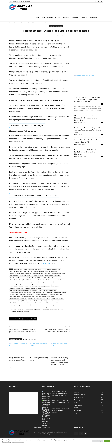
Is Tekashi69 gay (55, 286)
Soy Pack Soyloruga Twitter (54, 300)
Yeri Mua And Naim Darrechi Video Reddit (19, 311)
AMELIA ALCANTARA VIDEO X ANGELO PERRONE (21, 271)
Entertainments (59, 26)
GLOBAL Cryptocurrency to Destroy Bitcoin (36, 284)
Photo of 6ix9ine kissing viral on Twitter (45, 296)
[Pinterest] (19, 318)
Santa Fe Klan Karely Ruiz (57, 298)
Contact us (21, 1)
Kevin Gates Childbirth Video (16, 288)
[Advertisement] (88, 60)
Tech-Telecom (63, 17)
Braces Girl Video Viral (25, 275)
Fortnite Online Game (59, 282)
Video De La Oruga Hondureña (53, 305)
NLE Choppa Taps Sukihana (41, 294)
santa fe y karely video (15, 300)
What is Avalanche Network (61, 307)
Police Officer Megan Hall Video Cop (18, 298)
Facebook (46, 263)
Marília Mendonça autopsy (60, 292)
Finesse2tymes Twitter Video (45, 282)
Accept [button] (107, 441)
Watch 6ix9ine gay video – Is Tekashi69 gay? (27, 125)
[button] (101, 18)
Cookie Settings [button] (97, 441)
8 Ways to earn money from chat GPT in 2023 (34, 269)
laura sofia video (37, 292)
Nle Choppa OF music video (26, 294)
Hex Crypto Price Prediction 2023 (55, 284)
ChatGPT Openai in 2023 (40, 277)
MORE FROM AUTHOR (29, 339)
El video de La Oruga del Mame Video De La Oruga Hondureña (34, 195)
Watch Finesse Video (18, 232)
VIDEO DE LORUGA (14, 307)
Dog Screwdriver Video (58, 279)
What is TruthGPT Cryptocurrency (33, 309)
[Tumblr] (101, 1)
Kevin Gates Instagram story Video (33, 288)
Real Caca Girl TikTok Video (43, 298)
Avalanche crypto (14, 275)
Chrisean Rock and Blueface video (55, 277)
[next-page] (13, 368)
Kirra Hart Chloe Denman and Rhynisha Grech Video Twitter (24, 290)
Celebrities (16, 23)
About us (15, 1)
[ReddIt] (27, 318)
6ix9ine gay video (18, 269)
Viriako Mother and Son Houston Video (30, 307)
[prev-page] (10, 368)
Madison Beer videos (47, 292)
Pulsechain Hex (31, 298)
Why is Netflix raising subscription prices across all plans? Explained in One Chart (39, 359)
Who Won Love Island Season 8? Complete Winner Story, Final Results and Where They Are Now (17, 359)
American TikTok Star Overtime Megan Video (20, 273)
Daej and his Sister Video (15, 279)
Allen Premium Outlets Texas (53, 269)
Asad (75, 104)
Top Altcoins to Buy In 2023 (38, 305)
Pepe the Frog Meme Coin (28, 296)
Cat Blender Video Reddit (37, 275)
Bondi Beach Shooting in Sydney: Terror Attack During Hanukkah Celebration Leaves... (87, 99)
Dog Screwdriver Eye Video (44, 279)
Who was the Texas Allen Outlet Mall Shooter (53, 309)
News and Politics (48, 17)
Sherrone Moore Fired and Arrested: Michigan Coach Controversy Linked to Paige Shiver (87, 118)
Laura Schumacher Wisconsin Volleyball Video (20, 292)
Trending (93, 17)
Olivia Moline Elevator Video (55, 294)
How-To (74, 17)
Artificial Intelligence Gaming (58, 273)
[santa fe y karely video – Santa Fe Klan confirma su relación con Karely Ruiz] (46, 419)
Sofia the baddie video (27, 300)
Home (10, 1)
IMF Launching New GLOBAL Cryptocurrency (40, 286)
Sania (51, 35)
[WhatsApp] (23, 318)
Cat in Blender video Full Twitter (52, 275)
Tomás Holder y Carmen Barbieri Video (33, 302)
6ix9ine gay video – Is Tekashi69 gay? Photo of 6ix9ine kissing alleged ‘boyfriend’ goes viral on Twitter (22, 331)
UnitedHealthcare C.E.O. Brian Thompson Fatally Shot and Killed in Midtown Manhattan (88, 152)
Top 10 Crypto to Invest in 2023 (51, 302)
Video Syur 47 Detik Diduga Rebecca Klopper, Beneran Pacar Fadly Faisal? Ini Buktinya (57, 330)
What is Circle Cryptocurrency (17, 309)
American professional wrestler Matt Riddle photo (45, 271)
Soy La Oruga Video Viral (40, 300)
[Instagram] (98, 1)
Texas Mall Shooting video (16, 302)
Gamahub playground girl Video (17, 284)
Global (83, 17)
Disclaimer (27, 1)
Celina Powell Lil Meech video (17, 277)
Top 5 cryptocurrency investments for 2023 (20, 305)
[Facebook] (95, 1)
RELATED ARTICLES (15, 339)
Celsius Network (29, 277)
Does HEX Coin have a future (29, 279)
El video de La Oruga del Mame (30, 282)
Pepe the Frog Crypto (15, 296)
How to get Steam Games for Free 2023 (19, 286)
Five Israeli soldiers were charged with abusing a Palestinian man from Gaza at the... (87, 130)
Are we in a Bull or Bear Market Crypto (41, 273)
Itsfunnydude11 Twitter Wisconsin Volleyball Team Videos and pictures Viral (59, 393)
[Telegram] (35, 318)
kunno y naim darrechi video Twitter (47, 290)
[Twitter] (15, 318)
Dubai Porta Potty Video (15, 282)
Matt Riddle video (14, 294)
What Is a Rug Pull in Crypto (47, 307)
